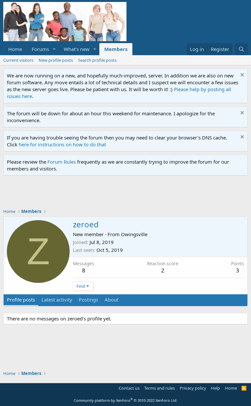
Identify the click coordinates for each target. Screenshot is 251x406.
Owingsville (134, 234)
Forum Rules (61, 161)
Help (215, 388)
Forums (40, 49)
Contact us (129, 388)
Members (115, 49)
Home (15, 49)
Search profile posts (97, 60)
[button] (54, 49)
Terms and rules (159, 388)
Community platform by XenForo (125, 400)
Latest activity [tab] (57, 299)
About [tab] (111, 299)
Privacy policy (193, 388)
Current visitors (18, 60)
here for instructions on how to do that (62, 144)
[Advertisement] (122, 193)
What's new (77, 49)
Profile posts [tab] (21, 299)
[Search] (241, 49)
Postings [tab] (88, 299)
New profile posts (56, 60)
